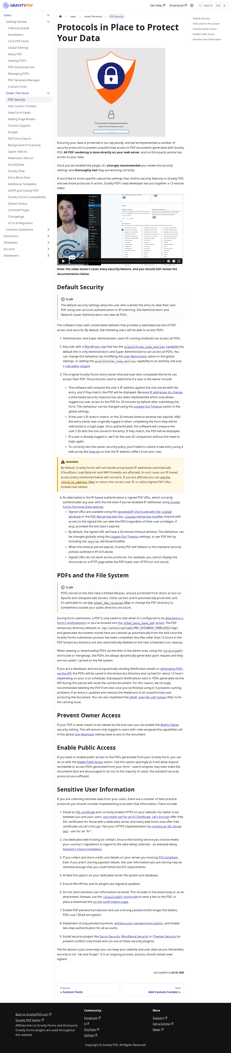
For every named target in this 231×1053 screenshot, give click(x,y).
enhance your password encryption (138, 923)
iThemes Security (164, 936)
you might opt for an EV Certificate (127, 817)
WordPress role (95, 347)
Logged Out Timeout (148, 406)
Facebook (90, 1018)
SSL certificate (85, 812)
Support (158, 1018)
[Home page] (60, 16)
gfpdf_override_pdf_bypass (148, 697)
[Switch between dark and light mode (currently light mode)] (192, 5)
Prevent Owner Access (205, 28)
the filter (109, 603)
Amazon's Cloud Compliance (82, 849)
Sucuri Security (110, 936)
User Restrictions (135, 356)
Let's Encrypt (160, 817)
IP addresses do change (166, 392)
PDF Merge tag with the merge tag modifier (126, 517)
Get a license (161, 1024)
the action (141, 623)
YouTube (90, 1030)
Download (176, 5)
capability (151, 347)
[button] (26, 15)
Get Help (156, 5)
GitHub (89, 1035)
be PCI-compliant (166, 857)
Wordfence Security (134, 936)
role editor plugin (77, 366)
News (156, 1030)
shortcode (120, 897)
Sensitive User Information (207, 39)
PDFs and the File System (206, 23)
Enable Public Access (204, 34)
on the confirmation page (110, 902)
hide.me (94, 452)
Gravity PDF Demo (28, 1020)
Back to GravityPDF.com (32, 1014)
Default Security (201, 18)
